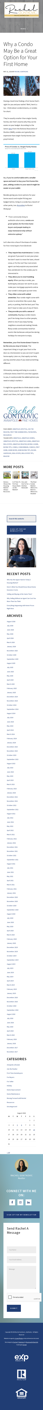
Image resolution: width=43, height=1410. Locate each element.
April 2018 (10, 1031)
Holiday (9, 1086)
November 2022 (12, 801)
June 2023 (10, 772)
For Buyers (32, 432)
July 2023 (10, 768)
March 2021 (11, 885)
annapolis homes (28, 438)
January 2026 (11, 646)
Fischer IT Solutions (18, 1342)
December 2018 (12, 997)
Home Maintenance (13, 1094)
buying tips (7, 447)
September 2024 (12, 709)
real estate (16, 453)
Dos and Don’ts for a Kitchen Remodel (26, 485)
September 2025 (12, 659)
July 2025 (10, 667)
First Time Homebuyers (18, 432)
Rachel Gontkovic (22, 1175)
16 (34, 1130)
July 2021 (10, 868)
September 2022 (12, 809)
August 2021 (11, 864)
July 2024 (10, 717)
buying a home (33, 444)
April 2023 (10, 780)
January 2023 (11, 793)
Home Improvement (14, 1090)
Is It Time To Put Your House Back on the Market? (16, 486)
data (10, 128)
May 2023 (10, 776)
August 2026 (11, 621)
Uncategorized (12, 1106)
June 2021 (10, 872)
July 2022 (10, 818)
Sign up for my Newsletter (18, 530)
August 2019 (11, 964)
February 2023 (12, 789)
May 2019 (10, 977)
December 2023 (12, 747)
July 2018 (10, 1018)
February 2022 (12, 839)
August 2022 (11, 814)
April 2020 (10, 931)
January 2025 (11, 692)
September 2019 (12, 960)
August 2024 (11, 713)
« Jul (8, 1152)
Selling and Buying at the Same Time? (19, 594)
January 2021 (11, 893)
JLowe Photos (19, 1338)
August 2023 (11, 763)
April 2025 (10, 680)
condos (32, 447)
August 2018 (11, 1014)
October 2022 (11, 805)
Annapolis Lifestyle (19, 429)
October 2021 (11, 855)
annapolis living (25, 441)
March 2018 (11, 1035)
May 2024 (10, 726)
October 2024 (11, 705)
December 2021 (12, 847)
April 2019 (10, 981)
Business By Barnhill (32, 1342)
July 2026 (10, 626)
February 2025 (12, 688)
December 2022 (12, 797)
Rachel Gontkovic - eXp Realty (21, 12)
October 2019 (11, 956)
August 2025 (11, 663)
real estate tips (27, 453)
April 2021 (10, 880)
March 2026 (11, 642)
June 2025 (10, 672)
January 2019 (11, 993)
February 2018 (12, 1039)
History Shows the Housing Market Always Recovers (7, 487)
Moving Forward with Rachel (16, 1098)
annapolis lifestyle (10, 441)
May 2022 (10, 826)
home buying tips (24, 450)
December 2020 (12, 897)
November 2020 (12, 901)
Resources (7, 435)
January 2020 (11, 943)
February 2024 (12, 738)
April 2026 (10, 638)
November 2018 (12, 1002)
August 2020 (11, 914)
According (21, 205)
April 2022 (10, 830)
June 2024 (10, 722)
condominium (23, 447)
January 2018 (11, 1043)
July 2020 (10, 918)
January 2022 (11, 843)
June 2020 (10, 922)
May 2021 (10, 876)
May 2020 (10, 926)
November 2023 (12, 751)
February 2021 (12, 889)
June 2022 (10, 822)
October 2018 (11, 1006)
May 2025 (10, 676)
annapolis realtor (20, 444)
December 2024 (12, 697)
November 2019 (12, 951)
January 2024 (11, 743)
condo (15, 447)
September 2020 (12, 910)
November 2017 (12, 1052)
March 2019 (11, 985)
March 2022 (11, 834)
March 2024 (11, 734)
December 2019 (12, 947)
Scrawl (25, 1345)
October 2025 (11, 655)
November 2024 (12, 701)
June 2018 (10, 1023)
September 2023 (12, 759)
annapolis (17, 438)
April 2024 (10, 730)
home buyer (12, 450)
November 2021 (12, 851)
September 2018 (12, 1010)
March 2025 (11, 684)
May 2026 (10, 634)
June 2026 (10, 630)
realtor (6, 456)
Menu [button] (23, 29)
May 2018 (10, 1027)
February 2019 (12, 989)
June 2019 (10, 972)
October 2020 (11, 906)
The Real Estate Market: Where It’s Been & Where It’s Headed (34, 488)
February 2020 (12, 939)
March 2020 (11, 935)
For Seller (10, 1081)
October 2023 (11, 755)
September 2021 (12, 860)
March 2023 (11, 784)
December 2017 (12, 1048)
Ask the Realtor (12, 1069)
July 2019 (10, 968)
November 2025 (12, 651)
